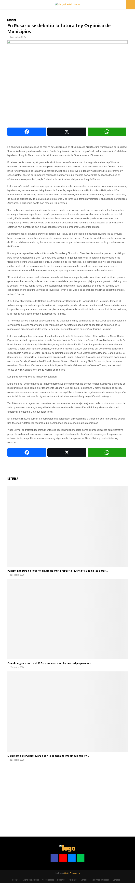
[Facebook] (54, 858)
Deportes (61, 880)
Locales (16, 880)
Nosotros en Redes (100, 880)
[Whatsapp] (80, 858)
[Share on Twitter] (66, 132)
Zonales (116, 880)
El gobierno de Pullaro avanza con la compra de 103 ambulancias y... (48, 756)
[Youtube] (63, 858)
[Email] (72, 858)
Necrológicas (48, 880)
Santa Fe (11, 20)
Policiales (73, 880)
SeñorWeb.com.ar (72, 873)
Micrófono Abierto (31, 880)
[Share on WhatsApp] (107, 132)
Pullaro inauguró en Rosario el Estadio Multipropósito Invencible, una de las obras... (57, 571)
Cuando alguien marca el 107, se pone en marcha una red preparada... (49, 663)
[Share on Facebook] (26, 132)
